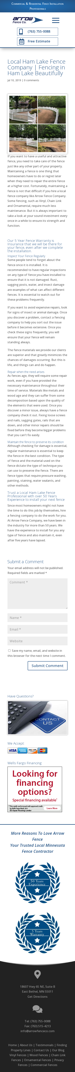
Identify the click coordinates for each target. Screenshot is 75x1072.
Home (12, 1045)
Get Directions (37, 997)
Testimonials (44, 1045)
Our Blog (58, 1050)
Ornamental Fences (37, 1060)
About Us (26, 1045)
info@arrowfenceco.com (38, 1031)
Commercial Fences (44, 1065)
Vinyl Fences (17, 1055)
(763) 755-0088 (40, 1021)
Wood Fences (38, 1055)
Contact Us (41, 1050)
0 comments (31, 80)
